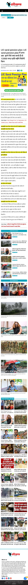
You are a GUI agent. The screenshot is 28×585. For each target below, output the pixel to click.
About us (9, 582)
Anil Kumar (4, 70)
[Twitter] (4, 578)
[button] (2, 11)
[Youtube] (11, 578)
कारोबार (10, 17)
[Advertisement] (14, 33)
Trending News (14, 231)
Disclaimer (14, 583)
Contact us (14, 582)
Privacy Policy (20, 582)
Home (3, 17)
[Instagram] (6, 578)
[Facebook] (2, 578)
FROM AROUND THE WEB (7, 398)
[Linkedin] (9, 578)
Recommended (14, 280)
